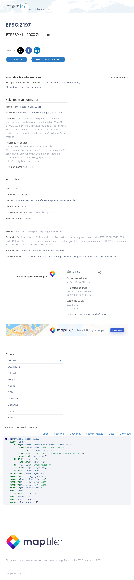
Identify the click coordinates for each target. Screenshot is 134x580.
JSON (10, 392)
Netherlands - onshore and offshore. (87, 314)
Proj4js (11, 385)
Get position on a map (48, 59)
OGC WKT (13, 360)
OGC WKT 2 (14, 366)
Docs (111, 433)
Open (45, 433)
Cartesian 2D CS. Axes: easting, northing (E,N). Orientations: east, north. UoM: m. (72, 256)
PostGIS (12, 417)
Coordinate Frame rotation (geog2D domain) (40, 112)
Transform (17, 59)
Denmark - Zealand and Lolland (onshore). (43, 250)
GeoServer (13, 398)
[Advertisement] (67, 522)
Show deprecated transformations (24, 87)
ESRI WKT (13, 373)
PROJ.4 (11, 379)
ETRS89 (26, 194)
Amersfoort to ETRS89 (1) (27, 106)
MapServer (13, 404)
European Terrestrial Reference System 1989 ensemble (45, 200)
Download (125, 433)
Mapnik (12, 411)
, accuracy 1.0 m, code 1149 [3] (45, 82)
